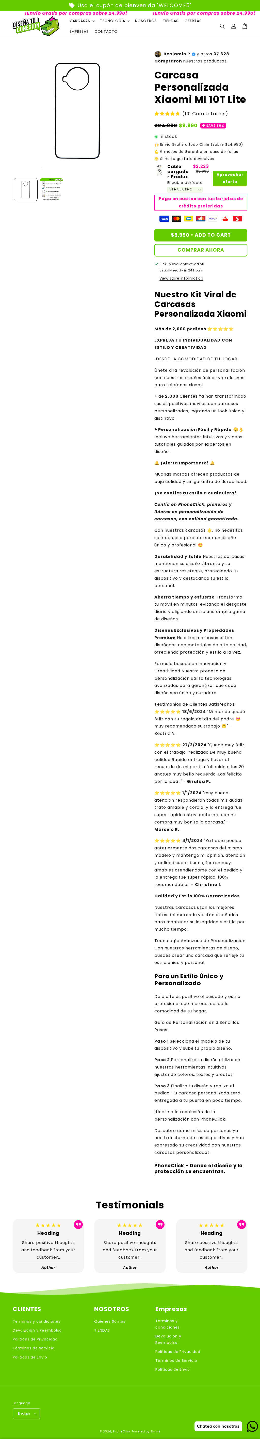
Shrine (155, 1431)
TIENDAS (102, 1330)
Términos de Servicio (34, 1348)
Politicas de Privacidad (35, 1339)
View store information (181, 278)
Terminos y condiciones (36, 1321)
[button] (222, 26)
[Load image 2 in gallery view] (51, 189)
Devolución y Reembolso (37, 1330)
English (24, 1413)
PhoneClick (122, 1431)
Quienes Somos (109, 1321)
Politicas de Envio (30, 1357)
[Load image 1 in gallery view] (25, 189)
